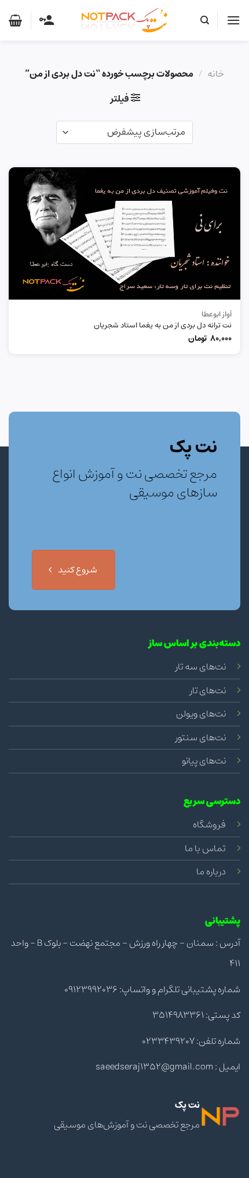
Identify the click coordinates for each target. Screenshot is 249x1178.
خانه (215, 74)
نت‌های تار (208, 690)
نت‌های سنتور (200, 737)
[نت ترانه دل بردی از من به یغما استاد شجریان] (124, 233)
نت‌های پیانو (204, 760)
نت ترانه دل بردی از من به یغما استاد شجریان (163, 326)
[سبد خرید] (15, 20)
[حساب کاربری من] (46, 20)
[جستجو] (204, 20)
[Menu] (233, 20)
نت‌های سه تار (200, 666)
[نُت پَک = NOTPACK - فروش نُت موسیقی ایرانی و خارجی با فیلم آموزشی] (124, 20)
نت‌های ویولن (201, 713)
